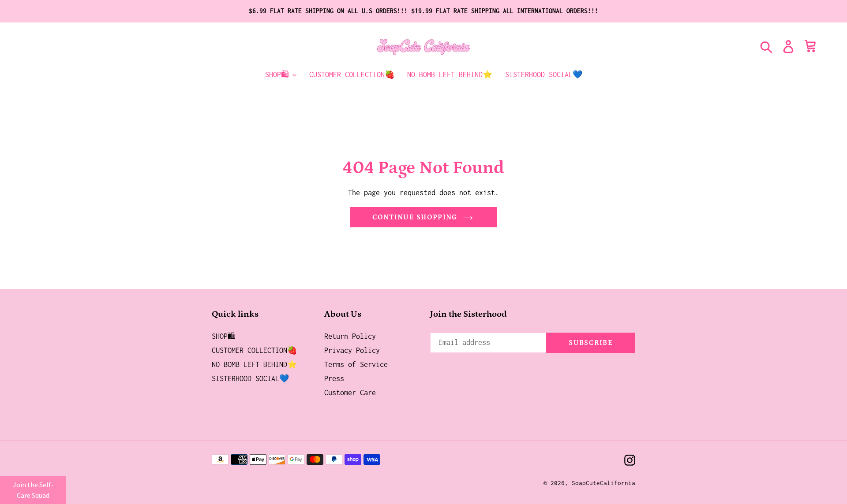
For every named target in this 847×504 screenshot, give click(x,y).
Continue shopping (414, 217)
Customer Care (350, 393)
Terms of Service (356, 364)
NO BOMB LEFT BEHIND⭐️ (254, 364)
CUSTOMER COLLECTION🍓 (254, 350)
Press (334, 378)
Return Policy (350, 336)
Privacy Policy (352, 350)
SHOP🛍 (224, 336)
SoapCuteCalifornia (603, 482)
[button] (33, 490)
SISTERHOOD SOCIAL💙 (250, 378)
